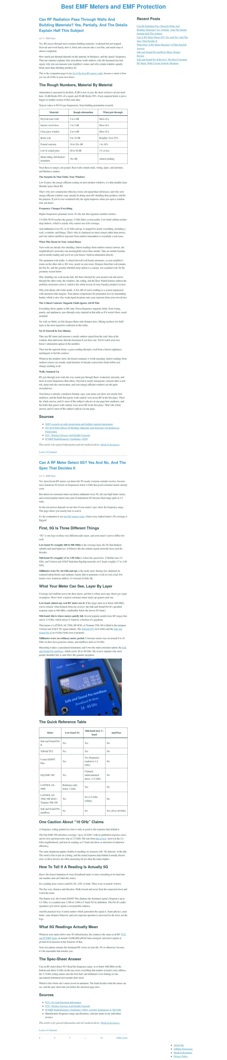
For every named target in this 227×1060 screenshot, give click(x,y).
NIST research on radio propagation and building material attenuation (79, 424)
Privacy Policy (181, 1056)
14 (101, 1037)
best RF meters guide (74, 516)
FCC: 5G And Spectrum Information (63, 1002)
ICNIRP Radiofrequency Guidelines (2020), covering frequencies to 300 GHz (83, 1009)
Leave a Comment (48, 451)
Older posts (122, 1037)
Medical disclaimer (110, 444)
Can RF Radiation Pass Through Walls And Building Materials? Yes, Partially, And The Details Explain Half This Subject (83, 25)
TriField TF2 (88, 628)
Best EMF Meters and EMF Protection (113, 6)
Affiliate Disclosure (183, 1048)
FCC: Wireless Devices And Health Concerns (67, 435)
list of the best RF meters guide (88, 73)
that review (101, 838)
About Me (179, 1045)
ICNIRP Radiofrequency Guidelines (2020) (66, 439)
